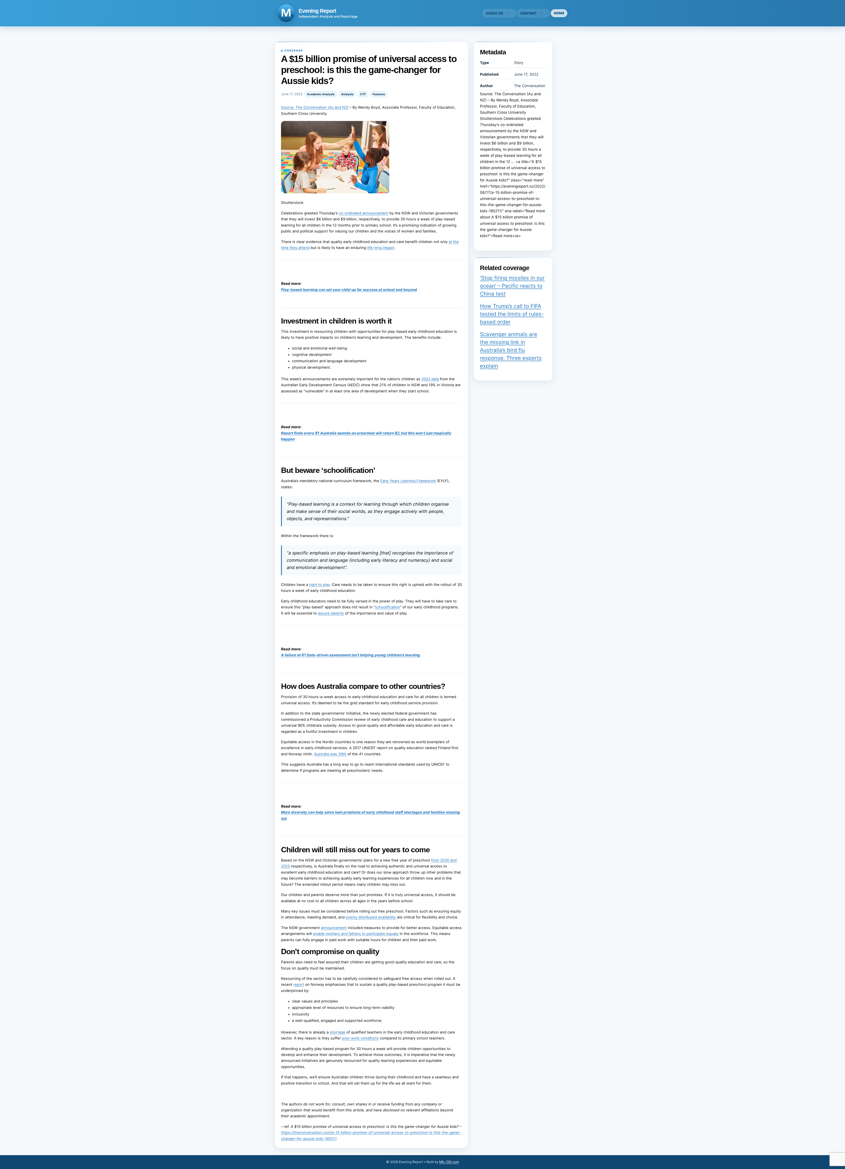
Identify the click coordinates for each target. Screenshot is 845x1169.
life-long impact (380, 247)
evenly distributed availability (371, 917)
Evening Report (317, 11)
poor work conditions (360, 1038)
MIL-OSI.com (449, 1162)
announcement (334, 928)
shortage (337, 1032)
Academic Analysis (320, 94)
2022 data (430, 379)
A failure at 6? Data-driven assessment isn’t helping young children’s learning (350, 655)
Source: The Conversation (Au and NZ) (315, 107)
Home (559, 13)
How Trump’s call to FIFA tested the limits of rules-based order (512, 314)
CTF (363, 94)
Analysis (347, 94)
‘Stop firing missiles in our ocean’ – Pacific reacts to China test (512, 286)
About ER (494, 13)
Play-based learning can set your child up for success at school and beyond (349, 289)
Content (528, 13)
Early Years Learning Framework (408, 481)
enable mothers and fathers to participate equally (356, 933)
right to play (319, 584)
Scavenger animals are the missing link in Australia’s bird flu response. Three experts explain (511, 350)
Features (379, 94)
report (298, 984)
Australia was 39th (330, 754)
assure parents (331, 613)
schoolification (387, 607)
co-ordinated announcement (363, 213)
